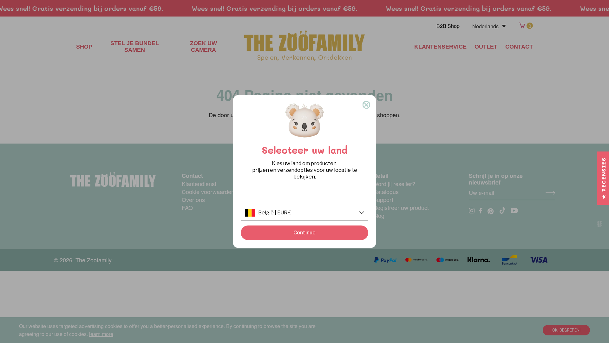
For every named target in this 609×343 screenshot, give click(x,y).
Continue (304, 233)
